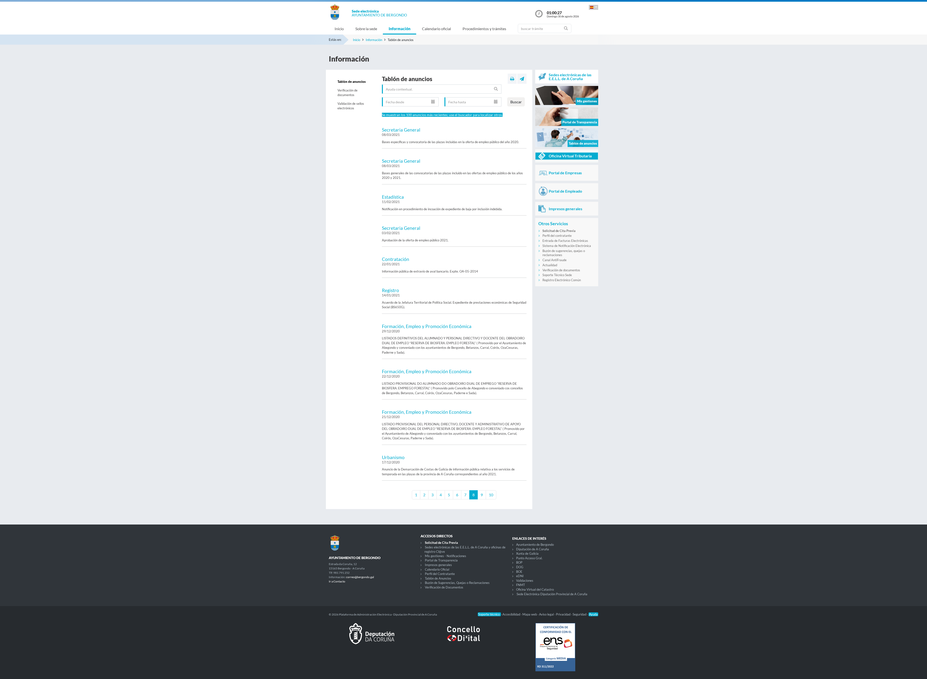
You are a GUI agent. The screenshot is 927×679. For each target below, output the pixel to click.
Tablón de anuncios (351, 82)
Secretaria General (401, 130)
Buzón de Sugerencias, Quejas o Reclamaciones (457, 583)
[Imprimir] (512, 79)
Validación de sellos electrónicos (350, 106)
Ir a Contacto (337, 581)
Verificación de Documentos (444, 587)
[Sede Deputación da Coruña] (372, 637)
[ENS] (555, 651)
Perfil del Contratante (440, 574)
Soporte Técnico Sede (557, 275)
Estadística (393, 197)
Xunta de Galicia (527, 553)
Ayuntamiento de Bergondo (535, 544)
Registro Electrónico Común (561, 280)
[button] (593, 7)
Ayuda (593, 614)
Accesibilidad (511, 614)
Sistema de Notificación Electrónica (566, 246)
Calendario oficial (436, 28)
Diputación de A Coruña (532, 549)
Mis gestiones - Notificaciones (445, 556)
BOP (519, 562)
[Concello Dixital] (463, 637)
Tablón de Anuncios (438, 578)
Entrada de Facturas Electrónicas (565, 241)
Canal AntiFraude (554, 260)
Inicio (339, 28)
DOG (519, 567)
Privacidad (563, 614)
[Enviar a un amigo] (522, 79)
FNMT (520, 585)
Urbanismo (393, 457)
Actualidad (549, 265)
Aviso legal (547, 614)
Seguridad (580, 614)
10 (491, 494)
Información (399, 28)
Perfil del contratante (557, 236)
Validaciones (524, 580)
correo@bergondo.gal (360, 577)
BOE (519, 572)
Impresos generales (438, 565)
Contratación (395, 259)
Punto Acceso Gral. (529, 558)
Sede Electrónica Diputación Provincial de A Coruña (552, 594)
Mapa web (530, 614)
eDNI (520, 576)
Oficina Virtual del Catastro (535, 589)
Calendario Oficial (437, 569)
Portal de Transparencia (441, 560)
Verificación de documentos (347, 92)
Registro (390, 290)
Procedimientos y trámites (484, 28)
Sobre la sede (366, 28)
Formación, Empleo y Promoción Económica (426, 326)
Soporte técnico (489, 614)
